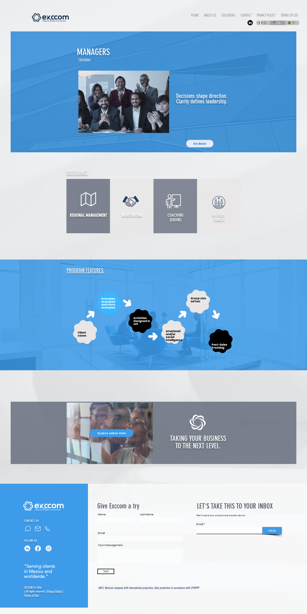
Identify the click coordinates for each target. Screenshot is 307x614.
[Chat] (27, 528)
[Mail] (37, 528)
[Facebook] (38, 548)
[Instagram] (49, 548)
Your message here (110, 545)
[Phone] (47, 528)
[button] (164, 129)
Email (101, 533)
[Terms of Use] (31, 595)
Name (102, 514)
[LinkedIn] (27, 548)
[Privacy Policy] (55, 591)
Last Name (147, 514)
